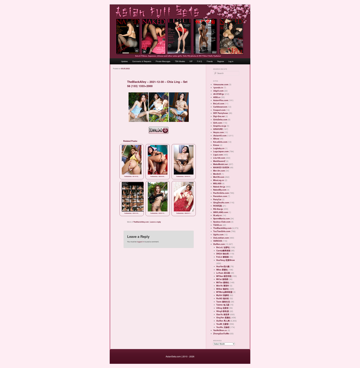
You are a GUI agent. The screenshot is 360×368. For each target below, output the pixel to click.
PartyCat (217, 199)
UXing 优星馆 (222, 308)
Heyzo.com (218, 132)
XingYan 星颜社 (223, 317)
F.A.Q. (199, 61)
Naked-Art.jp (219, 186)
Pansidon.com (220, 196)
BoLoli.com (218, 103)
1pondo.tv (218, 87)
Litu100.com (219, 157)
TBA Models (180, 61)
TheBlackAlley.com (141, 222)
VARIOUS (217, 240)
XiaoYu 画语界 (222, 314)
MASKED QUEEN (221, 167)
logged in (140, 241)
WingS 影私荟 (222, 311)
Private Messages (163, 61)
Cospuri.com (219, 110)
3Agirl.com (218, 90)
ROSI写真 (217, 205)
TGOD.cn (217, 225)
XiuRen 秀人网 (223, 320)
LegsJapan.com (221, 151)
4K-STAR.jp (218, 94)
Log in (230, 61)
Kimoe (216, 145)
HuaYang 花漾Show (225, 260)
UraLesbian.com (221, 237)
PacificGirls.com (221, 193)
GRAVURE (218, 129)
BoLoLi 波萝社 (223, 247)
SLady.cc (217, 215)
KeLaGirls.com (220, 141)
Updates (124, 61)
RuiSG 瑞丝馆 (222, 298)
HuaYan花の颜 (223, 266)
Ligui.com (218, 154)
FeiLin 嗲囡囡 (222, 256)
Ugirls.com (218, 234)
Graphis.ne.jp (219, 125)
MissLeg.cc (218, 180)
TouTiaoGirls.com (221, 231)
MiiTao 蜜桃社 (222, 282)
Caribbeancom (220, 106)
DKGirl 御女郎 (222, 253)
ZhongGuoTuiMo (221, 333)
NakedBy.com (219, 189)
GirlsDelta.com (220, 119)
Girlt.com (217, 122)
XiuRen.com (219, 244)
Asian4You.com (220, 100)
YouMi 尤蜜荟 (222, 324)
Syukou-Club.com (221, 221)
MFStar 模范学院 (223, 276)
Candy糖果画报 (223, 250)
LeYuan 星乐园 (223, 272)
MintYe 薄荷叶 (222, 285)
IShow (216, 138)
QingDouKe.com (221, 202)
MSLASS (217, 183)
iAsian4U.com (219, 135)
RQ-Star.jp (218, 209)
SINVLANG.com (220, 212)
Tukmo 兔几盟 (222, 304)
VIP (191, 61)
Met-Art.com (219, 170)
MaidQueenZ (219, 161)
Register (220, 61)
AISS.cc (216, 97)
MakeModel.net (220, 164)
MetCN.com (218, 177)
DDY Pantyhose (220, 113)
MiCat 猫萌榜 (222, 279)
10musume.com (220, 84)
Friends (210, 61)
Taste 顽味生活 (223, 301)
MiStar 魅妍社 (222, 288)
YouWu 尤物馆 (223, 327)
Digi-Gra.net (219, 116)
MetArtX (217, 173)
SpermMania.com (221, 218)
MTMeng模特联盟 (224, 291)
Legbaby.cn (218, 148)
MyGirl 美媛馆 (222, 295)
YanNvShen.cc (220, 330)
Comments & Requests (141, 61)
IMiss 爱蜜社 (222, 269)
